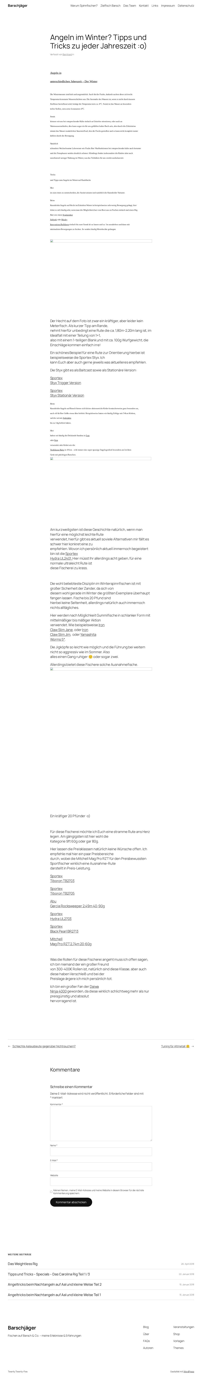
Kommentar (56, 1104)
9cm (56, 440)
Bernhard (67, 54)
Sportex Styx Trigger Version (65, 380)
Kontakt (144, 5)
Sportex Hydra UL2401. (64, 556)
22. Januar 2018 (186, 1274)
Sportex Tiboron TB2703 (62, 878)
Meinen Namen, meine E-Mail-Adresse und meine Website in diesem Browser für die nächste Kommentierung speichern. (98, 1192)
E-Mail (54, 1160)
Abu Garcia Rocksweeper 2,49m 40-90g (77, 903)
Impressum (168, 5)
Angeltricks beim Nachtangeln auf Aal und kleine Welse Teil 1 (54, 1295)
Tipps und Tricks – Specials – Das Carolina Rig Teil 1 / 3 (49, 1274)
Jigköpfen (67, 418)
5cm (87, 435)
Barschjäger (17, 5)
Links (155, 5)
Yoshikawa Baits (57, 450)
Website (54, 1175)
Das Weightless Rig (23, 1264)
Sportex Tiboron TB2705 (62, 891)
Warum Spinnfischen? (83, 5)
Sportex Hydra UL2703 (61, 916)
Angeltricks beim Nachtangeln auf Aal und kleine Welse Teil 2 (54, 1284)
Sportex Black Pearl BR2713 (64, 928)
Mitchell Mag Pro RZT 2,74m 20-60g (71, 941)
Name (53, 1145)
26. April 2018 (187, 1263)
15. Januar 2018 (186, 1284)
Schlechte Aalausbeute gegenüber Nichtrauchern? (44, 1046)
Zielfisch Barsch (110, 5)
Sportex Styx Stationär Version (67, 393)
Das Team (129, 5)
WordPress (189, 1371)
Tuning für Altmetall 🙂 (175, 1046)
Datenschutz (186, 5)
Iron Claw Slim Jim (69, 632)
